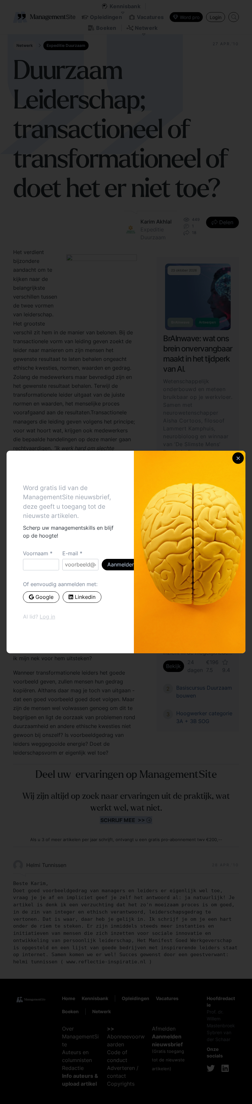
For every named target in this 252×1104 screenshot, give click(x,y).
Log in (47, 616)
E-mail (70, 553)
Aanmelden (121, 564)
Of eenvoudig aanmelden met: (60, 584)
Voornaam (35, 553)
